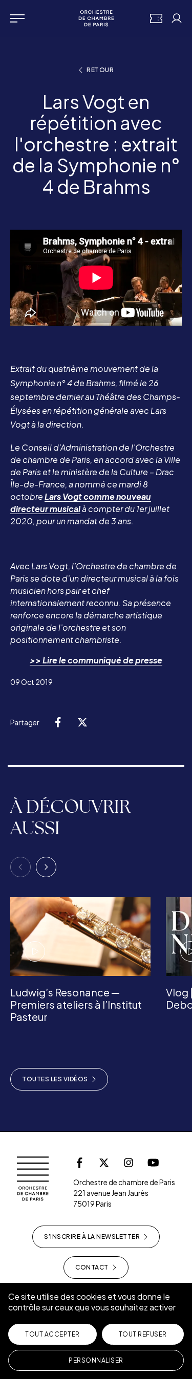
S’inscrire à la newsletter (92, 1236)
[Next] (46, 867)
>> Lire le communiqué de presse (96, 660)
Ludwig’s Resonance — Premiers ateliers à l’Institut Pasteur (76, 1004)
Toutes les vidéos (55, 1079)
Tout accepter (52, 1334)
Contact (92, 1267)
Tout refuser (143, 1334)
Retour (100, 70)
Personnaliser (96, 1360)
